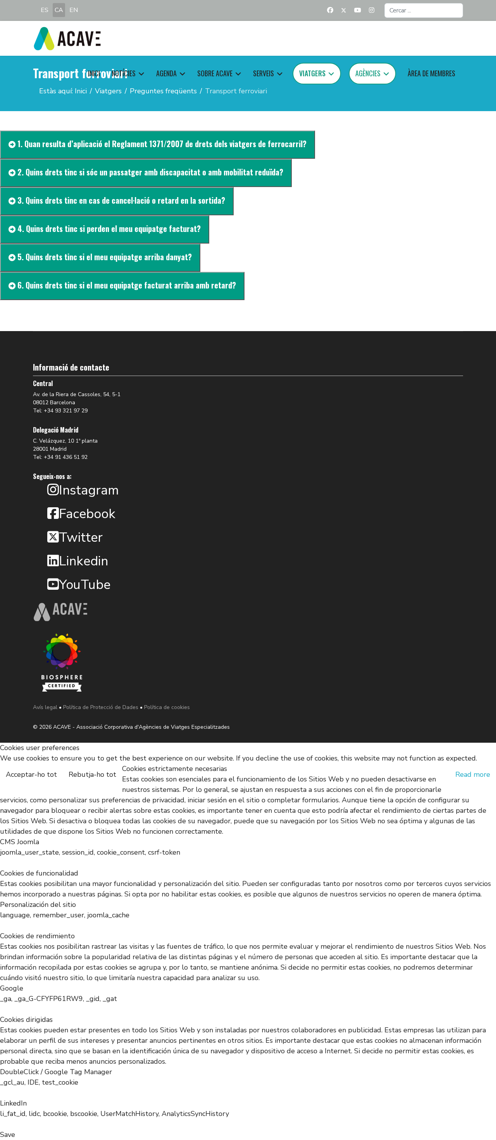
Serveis (263, 73)
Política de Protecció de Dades (100, 707)
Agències (368, 73)
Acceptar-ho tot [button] (31, 774)
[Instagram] (371, 10)
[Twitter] (343, 10)
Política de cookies (167, 707)
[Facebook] (330, 10)
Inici (94, 73)
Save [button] (7, 1134)
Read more (472, 774)
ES (44, 10)
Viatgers (312, 73)
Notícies (124, 73)
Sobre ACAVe (214, 73)
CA (59, 10)
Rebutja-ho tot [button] (92, 774)
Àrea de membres (431, 73)
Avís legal (45, 707)
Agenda (166, 73)
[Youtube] (357, 10)
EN (73, 10)
